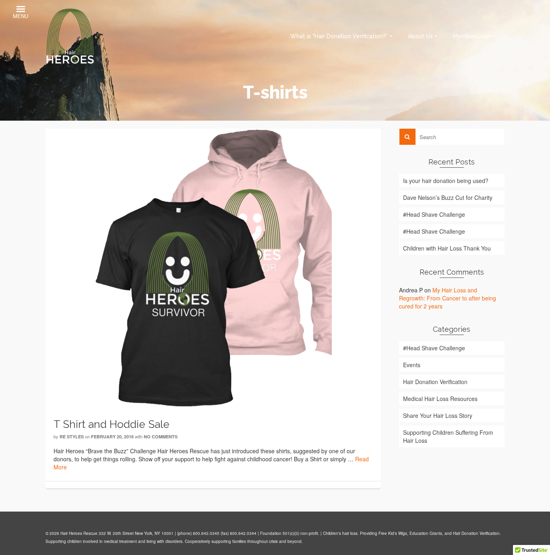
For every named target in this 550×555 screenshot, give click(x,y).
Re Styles (72, 437)
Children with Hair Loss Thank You (447, 248)
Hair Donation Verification (435, 382)
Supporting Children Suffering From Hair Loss (448, 436)
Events (411, 365)
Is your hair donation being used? (445, 181)
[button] (20, 13)
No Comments (161, 437)
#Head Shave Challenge (434, 214)
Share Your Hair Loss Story (437, 415)
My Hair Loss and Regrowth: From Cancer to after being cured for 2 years (447, 298)
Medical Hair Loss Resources (440, 399)
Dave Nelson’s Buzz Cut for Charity (447, 197)
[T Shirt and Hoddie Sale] (213, 267)
